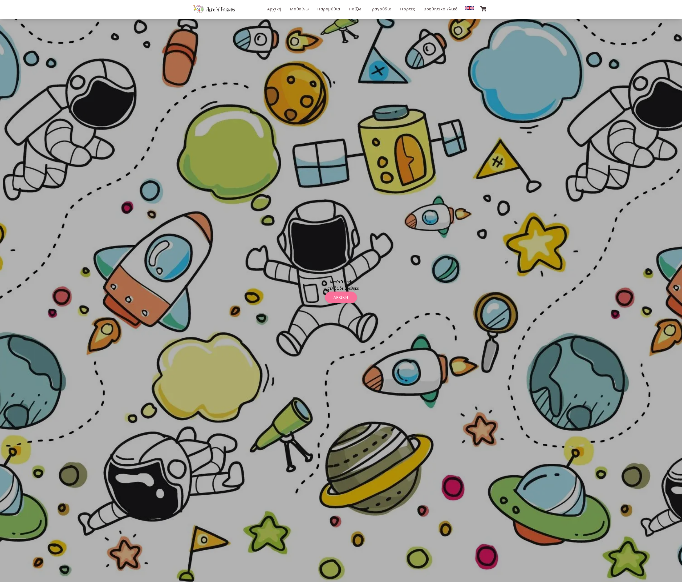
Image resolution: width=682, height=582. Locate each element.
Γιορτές (407, 8)
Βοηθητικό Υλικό (441, 8)
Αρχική (274, 8)
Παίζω (355, 8)
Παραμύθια (328, 8)
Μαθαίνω (299, 8)
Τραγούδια (381, 8)
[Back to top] (672, 572)
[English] (469, 8)
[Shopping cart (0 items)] (483, 8)
